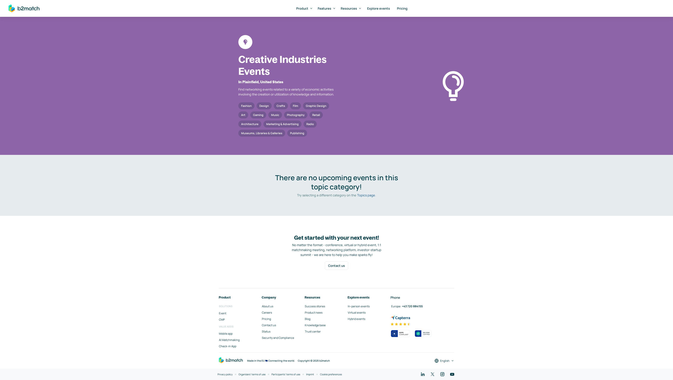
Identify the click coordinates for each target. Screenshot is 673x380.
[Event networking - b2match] (24, 8)
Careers (267, 312)
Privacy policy (225, 374)
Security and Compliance (278, 338)
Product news (313, 312)
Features (324, 8)
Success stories (315, 306)
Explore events (378, 8)
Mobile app (226, 334)
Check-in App (227, 346)
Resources (349, 8)
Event (222, 313)
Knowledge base (315, 325)
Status (266, 331)
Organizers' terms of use (252, 374)
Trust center (313, 331)
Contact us (336, 265)
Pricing (402, 8)
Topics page (366, 195)
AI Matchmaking (229, 340)
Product (302, 8)
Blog (307, 319)
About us (267, 306)
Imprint (310, 374)
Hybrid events (356, 319)
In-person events (359, 306)
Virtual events (357, 312)
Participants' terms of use (285, 374)
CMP (222, 319)
